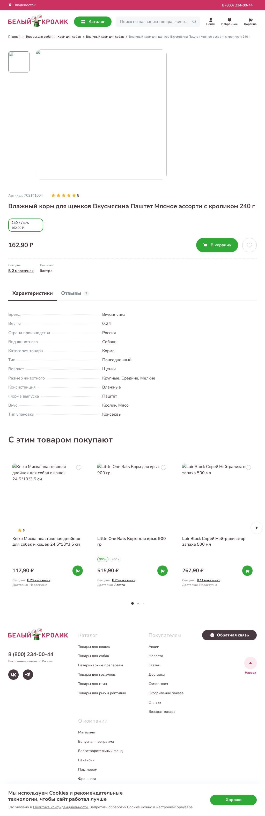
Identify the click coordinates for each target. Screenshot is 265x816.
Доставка (157, 674)
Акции (154, 646)
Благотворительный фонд (100, 750)
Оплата (155, 702)
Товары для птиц (92, 683)
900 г (103, 559)
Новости (156, 655)
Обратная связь (233, 635)
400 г (115, 559)
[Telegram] (28, 674)
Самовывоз (158, 683)
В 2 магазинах (21, 270)
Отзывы (74, 293)
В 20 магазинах (38, 580)
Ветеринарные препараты (100, 665)
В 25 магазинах (123, 580)
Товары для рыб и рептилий (102, 693)
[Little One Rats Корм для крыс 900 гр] (132, 527)
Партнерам (87, 769)
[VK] (13, 674)
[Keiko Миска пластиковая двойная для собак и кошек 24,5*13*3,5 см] (47, 527)
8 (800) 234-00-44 (237, 5)
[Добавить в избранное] (249, 245)
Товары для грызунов (96, 674)
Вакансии (86, 760)
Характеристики (32, 293)
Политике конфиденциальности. (61, 807)
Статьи (154, 665)
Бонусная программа (96, 741)
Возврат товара (162, 711)
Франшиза (87, 778)
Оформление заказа (166, 693)
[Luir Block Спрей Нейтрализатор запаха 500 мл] (217, 527)
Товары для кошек (94, 646)
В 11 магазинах (208, 580)
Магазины (86, 732)
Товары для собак (93, 655)
